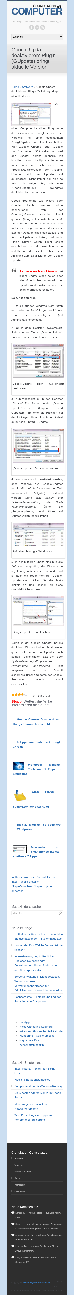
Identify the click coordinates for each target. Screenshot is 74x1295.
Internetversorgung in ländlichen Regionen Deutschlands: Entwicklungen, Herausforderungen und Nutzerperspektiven (36, 963)
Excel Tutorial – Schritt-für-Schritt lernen (34, 1071)
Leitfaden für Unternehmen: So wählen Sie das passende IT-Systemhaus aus (38, 936)
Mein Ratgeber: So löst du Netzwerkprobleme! (30, 1106)
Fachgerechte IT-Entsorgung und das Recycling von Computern (37, 999)
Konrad (18, 1213)
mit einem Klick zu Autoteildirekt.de (41, 1031)
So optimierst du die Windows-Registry (38, 1086)
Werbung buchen (22, 1171)
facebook (31, 27)
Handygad (25, 1022)
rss (42, 27)
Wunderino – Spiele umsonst (37, 1035)
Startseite (18, 1158)
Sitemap (18, 1178)
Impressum (19, 1185)
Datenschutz (20, 1191)
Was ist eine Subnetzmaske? (32, 1079)
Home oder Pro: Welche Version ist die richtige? (38, 947)
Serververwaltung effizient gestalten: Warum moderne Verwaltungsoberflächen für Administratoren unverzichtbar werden (38, 983)
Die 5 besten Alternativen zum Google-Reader (38, 1095)
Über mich (19, 1165)
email (37, 27)
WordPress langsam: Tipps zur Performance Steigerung (33, 1117)
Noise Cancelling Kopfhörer (36, 1026)
